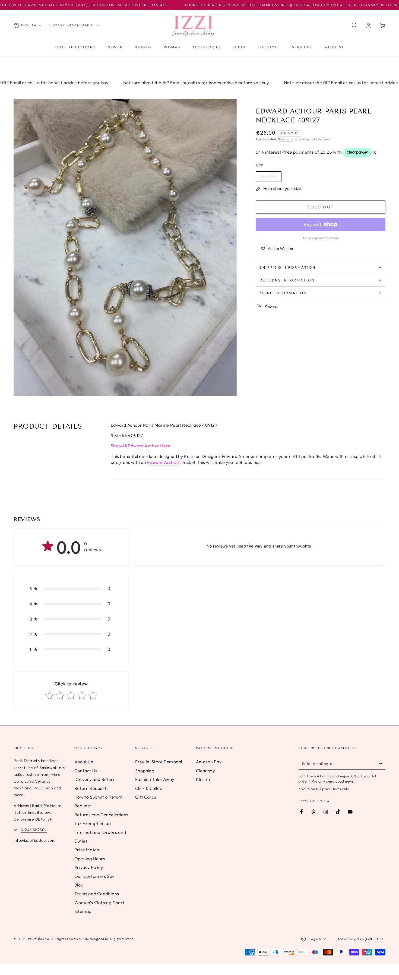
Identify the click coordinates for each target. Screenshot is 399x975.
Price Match (86, 849)
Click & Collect (149, 788)
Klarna (203, 779)
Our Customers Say (94, 876)
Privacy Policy (88, 867)
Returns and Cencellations (101, 814)
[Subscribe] (382, 763)
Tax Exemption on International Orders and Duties (100, 832)
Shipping (285, 139)
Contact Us (85, 770)
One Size (268, 176)
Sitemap (82, 911)
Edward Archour (164, 462)
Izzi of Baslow (38, 939)
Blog (78, 885)
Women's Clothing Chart (99, 902)
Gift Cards (145, 797)
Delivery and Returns (96, 779)
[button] (354, 25)
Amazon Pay (209, 761)
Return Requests (91, 788)
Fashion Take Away (154, 779)
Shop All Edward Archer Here (140, 445)
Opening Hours (89, 858)
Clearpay (205, 770)
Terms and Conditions (96, 893)
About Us (83, 761)
